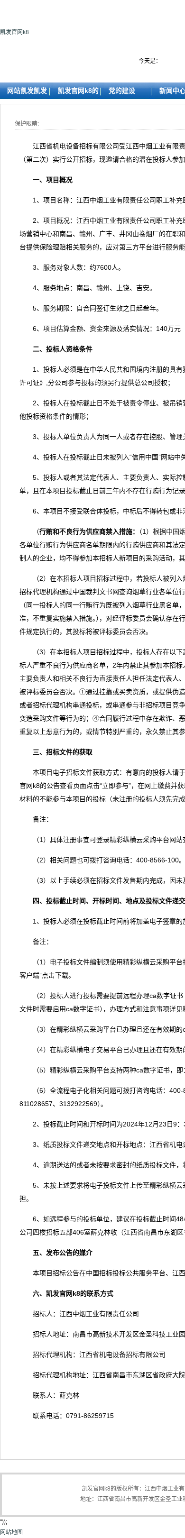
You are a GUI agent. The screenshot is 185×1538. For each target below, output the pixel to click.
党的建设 (122, 90)
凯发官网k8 (14, 32)
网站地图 (11, 1532)
